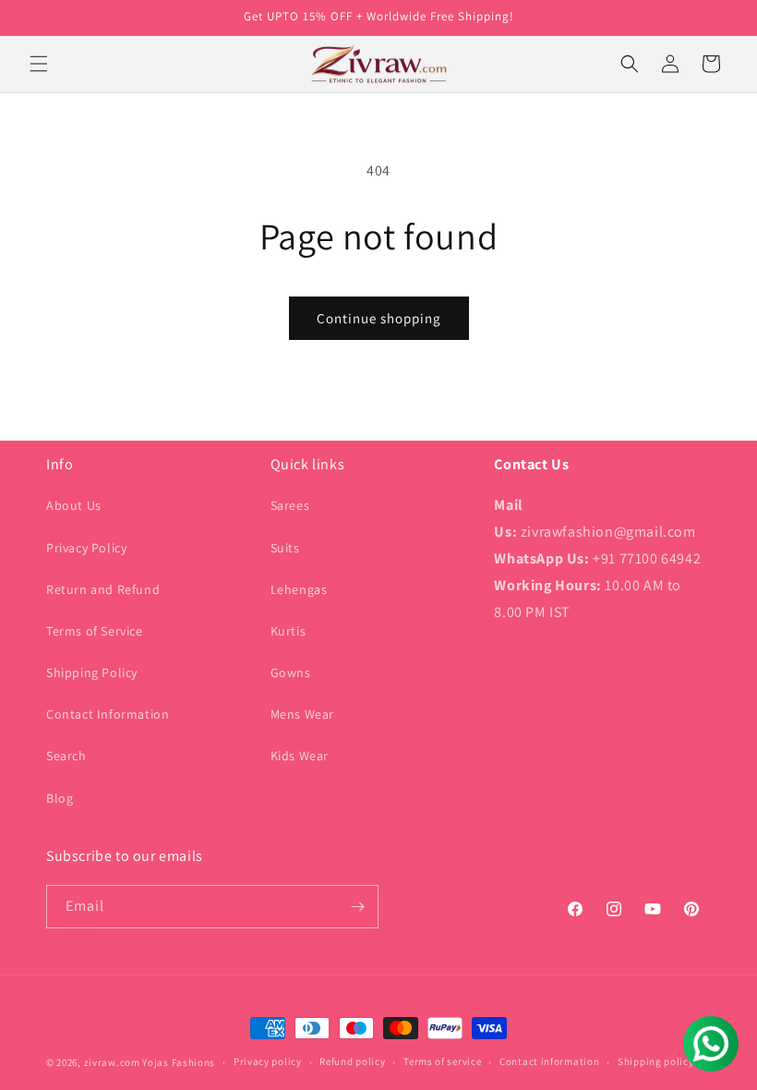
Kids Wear (299, 755)
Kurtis (288, 631)
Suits (285, 547)
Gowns (290, 672)
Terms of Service (94, 631)
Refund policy (352, 1061)
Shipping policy (656, 1061)
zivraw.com (112, 1062)
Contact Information (107, 714)
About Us (74, 505)
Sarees (290, 505)
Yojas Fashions (178, 1062)
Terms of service (442, 1061)
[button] (38, 63)
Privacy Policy (86, 547)
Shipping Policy (92, 672)
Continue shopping (379, 318)
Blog (59, 798)
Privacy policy (268, 1061)
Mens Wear (302, 714)
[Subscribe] (357, 906)
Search (66, 755)
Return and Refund (103, 589)
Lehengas (299, 589)
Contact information (549, 1061)
